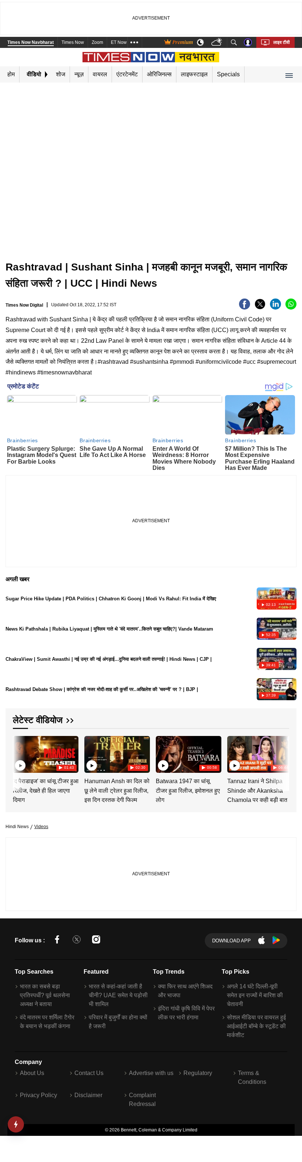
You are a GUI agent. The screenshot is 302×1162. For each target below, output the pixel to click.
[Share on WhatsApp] (290, 307)
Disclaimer (88, 1095)
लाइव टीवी (281, 42)
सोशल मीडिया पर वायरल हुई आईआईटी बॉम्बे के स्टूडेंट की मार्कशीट (256, 1026)
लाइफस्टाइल (194, 74)
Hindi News (17, 826)
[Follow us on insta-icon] (96, 940)
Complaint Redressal (142, 1099)
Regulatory (197, 1073)
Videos (41, 826)
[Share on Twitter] (260, 307)
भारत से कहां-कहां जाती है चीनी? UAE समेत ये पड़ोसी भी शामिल (118, 995)
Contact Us (88, 1073)
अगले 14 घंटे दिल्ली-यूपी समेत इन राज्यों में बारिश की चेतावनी (255, 995)
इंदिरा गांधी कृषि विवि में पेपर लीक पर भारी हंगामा (186, 1012)
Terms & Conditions (252, 1077)
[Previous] (19, 754)
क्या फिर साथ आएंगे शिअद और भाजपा (185, 990)
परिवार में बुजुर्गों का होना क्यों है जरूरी (118, 1021)
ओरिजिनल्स (159, 74)
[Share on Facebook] (244, 307)
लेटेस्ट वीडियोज (38, 720)
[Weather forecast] (217, 43)
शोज (60, 74)
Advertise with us (151, 1073)
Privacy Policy (38, 1095)
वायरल (100, 74)
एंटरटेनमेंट (127, 74)
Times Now (73, 42)
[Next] (282, 754)
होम (11, 74)
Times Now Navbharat (30, 42)
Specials (228, 74)
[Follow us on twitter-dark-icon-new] (76, 940)
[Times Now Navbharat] (151, 57)
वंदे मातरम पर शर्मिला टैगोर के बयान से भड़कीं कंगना (47, 1021)
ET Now (119, 42)
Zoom (97, 42)
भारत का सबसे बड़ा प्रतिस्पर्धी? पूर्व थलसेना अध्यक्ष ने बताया (45, 995)
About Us (32, 1073)
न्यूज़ (79, 74)
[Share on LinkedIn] (275, 307)
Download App (231, 940)
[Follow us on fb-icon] (57, 940)
